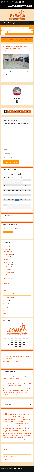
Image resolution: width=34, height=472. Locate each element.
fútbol (14, 428)
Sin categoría (6, 307)
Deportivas (7, 262)
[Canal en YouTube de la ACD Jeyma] (10, 1)
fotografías (7, 428)
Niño (25, 431)
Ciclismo (8, 267)
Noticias (5, 300)
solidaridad (21, 435)
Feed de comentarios (8, 456)
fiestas (21, 426)
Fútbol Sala (9, 272)
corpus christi (10, 421)
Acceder (5, 449)
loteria (15, 431)
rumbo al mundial (19, 433)
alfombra (9, 417)
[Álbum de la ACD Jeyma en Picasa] (20, 1)
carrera (9, 419)
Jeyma (6, 430)
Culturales (7, 257)
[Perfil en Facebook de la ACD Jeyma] (4, 1)
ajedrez (16, 413)
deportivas (18, 424)
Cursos (6, 259)
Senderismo (9, 275)
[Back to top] (30, 468)
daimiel (12, 423)
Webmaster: (4, 470)
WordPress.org (7, 459)
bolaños (16, 416)
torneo (22, 437)
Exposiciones (8, 281)
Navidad (21, 431)
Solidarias (7, 283)
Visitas (4, 313)
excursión (6, 426)
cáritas (9, 423)
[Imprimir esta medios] (30, 50)
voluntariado (23, 440)
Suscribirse (8, 232)
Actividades (6, 249)
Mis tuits (5, 218)
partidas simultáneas (9, 433)
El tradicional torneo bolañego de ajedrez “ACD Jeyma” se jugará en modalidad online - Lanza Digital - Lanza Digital (16, 390)
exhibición (11, 426)
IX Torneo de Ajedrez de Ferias (11, 361)
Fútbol (8, 269)
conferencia (17, 419)
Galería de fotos (7, 294)
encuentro (25, 424)
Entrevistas (6, 287)
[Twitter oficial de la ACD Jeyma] (7, 1)
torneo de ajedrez (10, 440)
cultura (15, 421)
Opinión (5, 303)
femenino (16, 426)
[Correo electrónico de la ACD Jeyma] (16, 1)
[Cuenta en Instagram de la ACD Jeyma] (13, 1)
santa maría (28, 433)
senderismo (7, 435)
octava (29, 431)
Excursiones (7, 278)
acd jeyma (7, 414)
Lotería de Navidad (8, 297)
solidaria (14, 435)
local (11, 431)
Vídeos (4, 310)
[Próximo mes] (29, 174)
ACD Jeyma (6, 246)
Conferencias (8, 254)
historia (26, 428)
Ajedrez (8, 264)
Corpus (5, 421)
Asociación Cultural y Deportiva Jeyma (12, 23)
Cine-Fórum (7, 251)
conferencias (26, 419)
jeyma (5, 50)
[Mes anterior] (5, 174)
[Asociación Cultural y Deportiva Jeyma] (17, 15)
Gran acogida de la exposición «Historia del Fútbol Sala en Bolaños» (18, 40)
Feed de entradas (7, 453)
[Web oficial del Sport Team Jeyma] (23, 1)
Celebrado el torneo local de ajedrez (12, 364)
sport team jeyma (15, 437)
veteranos (16, 440)
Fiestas (5, 290)
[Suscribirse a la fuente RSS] (2, 1)
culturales (20, 421)
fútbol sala (19, 428)
